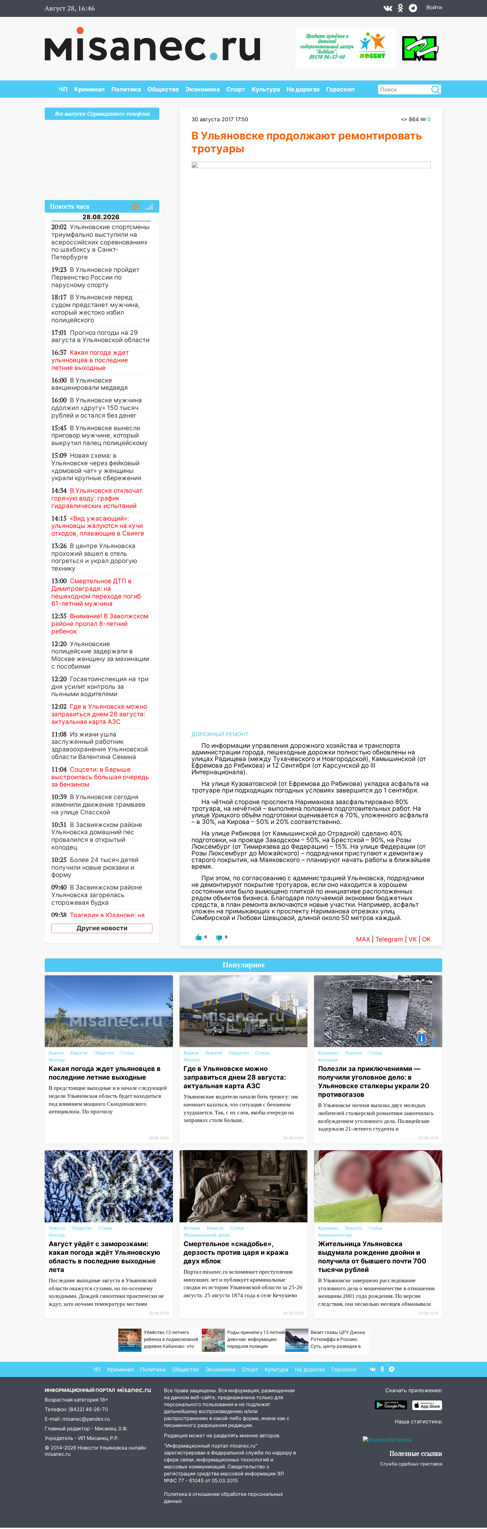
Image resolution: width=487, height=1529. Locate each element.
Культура (266, 89)
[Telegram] (413, 9)
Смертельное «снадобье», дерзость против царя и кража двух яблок (236, 1252)
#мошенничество (335, 1235)
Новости (79, 1052)
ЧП (63, 89)
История (192, 1228)
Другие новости (102, 928)
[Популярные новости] (149, 207)
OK (426, 939)
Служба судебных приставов (411, 1463)
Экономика (203, 89)
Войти (434, 7)
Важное (56, 1052)
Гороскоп (340, 89)
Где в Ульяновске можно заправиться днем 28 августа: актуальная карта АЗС (235, 1077)
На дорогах (303, 89)
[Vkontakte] (387, 9)
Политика (126, 89)
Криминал (89, 89)
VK (412, 939)
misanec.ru (58, 1454)
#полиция (328, 1059)
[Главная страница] (152, 40)
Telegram (389, 939)
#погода (57, 1059)
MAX (363, 939)
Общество (163, 89)
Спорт (235, 89)
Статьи (127, 1052)
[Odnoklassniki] (401, 9)
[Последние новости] (135, 207)
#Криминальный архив (207, 1235)
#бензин (192, 1059)
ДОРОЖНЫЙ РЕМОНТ (219, 734)
